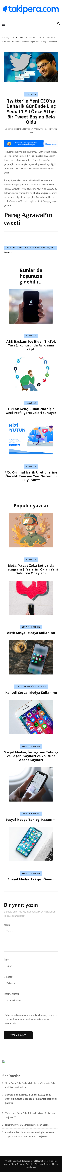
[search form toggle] (58, 23)
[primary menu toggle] (4, 25)
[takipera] (31, 146)
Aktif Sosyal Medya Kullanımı (31, 633)
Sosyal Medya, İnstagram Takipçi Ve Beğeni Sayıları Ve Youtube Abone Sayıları (31, 756)
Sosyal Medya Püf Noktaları (31, 686)
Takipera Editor (20, 129)
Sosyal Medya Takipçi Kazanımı (31, 819)
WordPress (30, 1167)
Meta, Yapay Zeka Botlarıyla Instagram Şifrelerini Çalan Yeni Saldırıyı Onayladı (31, 569)
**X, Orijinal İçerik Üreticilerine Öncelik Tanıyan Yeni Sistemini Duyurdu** (31, 476)
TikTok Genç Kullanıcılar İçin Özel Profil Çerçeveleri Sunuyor (31, 411)
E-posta (8, 977)
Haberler (31, 94)
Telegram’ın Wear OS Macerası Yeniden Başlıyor (27, 1125)
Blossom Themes (43, 1164)
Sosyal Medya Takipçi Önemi (31, 879)
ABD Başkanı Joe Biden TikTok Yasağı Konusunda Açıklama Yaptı (31, 345)
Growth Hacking (31, 627)
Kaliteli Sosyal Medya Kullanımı (31, 692)
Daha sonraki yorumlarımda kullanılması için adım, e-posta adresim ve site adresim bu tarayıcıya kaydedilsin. (31, 1019)
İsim (6, 960)
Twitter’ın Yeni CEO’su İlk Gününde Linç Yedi (30, 247)
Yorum (7, 925)
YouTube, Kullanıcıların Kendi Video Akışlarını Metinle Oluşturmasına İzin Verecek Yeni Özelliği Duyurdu (29, 1134)
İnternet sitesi (11, 994)
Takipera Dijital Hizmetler (33, 1161)
